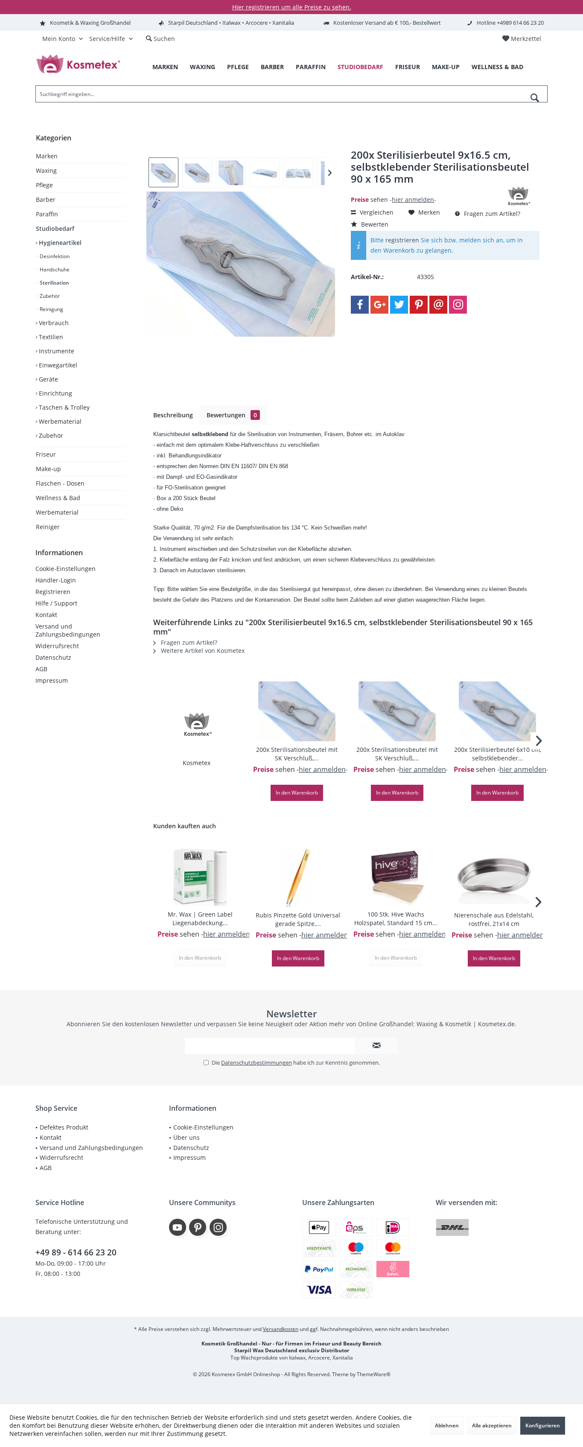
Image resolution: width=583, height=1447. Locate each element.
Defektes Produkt (64, 1127)
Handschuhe (54, 269)
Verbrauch (53, 323)
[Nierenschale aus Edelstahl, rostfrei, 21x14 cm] (494, 877)
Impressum (51, 680)
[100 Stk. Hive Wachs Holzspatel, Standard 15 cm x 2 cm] (396, 876)
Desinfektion (54, 256)
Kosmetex (196, 763)
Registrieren (52, 592)
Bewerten (373, 224)
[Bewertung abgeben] (423, 190)
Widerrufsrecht (57, 646)
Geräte (47, 379)
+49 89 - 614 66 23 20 (76, 1252)
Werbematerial (59, 421)
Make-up (48, 469)
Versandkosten (280, 1329)
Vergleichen (376, 212)
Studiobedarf (55, 228)
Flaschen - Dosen (60, 483)
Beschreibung (173, 415)
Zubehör (49, 296)
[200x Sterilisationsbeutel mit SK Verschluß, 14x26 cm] (397, 711)
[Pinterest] (419, 305)
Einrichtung (54, 393)
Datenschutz (53, 657)
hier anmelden (413, 199)
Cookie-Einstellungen (65, 569)
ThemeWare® (374, 1374)
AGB (41, 669)
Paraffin (47, 214)
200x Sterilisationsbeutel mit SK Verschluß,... (297, 753)
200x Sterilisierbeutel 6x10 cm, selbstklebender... (497, 753)
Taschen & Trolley (63, 407)
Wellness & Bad (58, 498)
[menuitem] (522, 39)
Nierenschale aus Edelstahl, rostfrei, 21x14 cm (493, 919)
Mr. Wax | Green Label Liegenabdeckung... (200, 918)
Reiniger (48, 527)
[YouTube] (177, 1227)
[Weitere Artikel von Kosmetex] (518, 196)
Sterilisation (53, 282)
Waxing (46, 170)
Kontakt (46, 615)
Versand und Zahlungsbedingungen (67, 630)
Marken (47, 156)
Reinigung (50, 309)
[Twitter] (399, 305)
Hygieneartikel (59, 243)
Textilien (50, 337)
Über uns (186, 1137)
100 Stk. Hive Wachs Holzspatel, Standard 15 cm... (395, 918)
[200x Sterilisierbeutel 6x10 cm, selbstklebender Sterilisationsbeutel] (497, 711)
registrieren (402, 240)
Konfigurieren (542, 1425)
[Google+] (379, 305)
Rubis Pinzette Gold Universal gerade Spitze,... (298, 919)
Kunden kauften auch (184, 826)
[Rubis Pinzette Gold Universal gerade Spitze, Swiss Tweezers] (298, 877)
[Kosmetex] (197, 724)
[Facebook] (360, 305)
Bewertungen (232, 415)
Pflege (44, 185)
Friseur (46, 454)
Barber (45, 199)
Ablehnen (447, 1425)
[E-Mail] (438, 305)
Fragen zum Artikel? (491, 214)
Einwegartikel (57, 365)
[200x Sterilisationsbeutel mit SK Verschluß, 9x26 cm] (297, 711)
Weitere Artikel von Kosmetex (202, 650)
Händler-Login (55, 580)
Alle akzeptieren (492, 1425)
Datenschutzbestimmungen (256, 1062)
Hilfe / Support (56, 603)
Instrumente (55, 351)
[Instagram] (458, 305)
